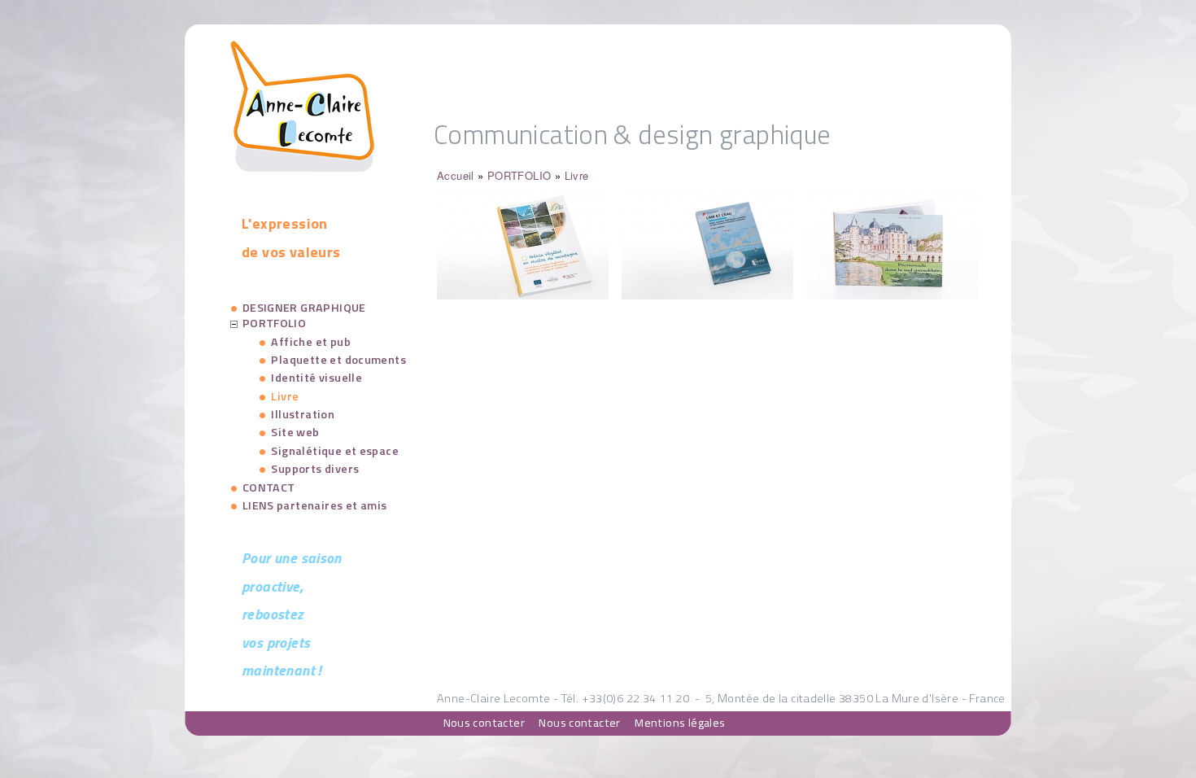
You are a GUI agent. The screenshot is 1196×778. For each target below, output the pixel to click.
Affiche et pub (310, 342)
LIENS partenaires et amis (314, 505)
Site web (295, 432)
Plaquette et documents (338, 360)
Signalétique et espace (335, 451)
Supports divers (315, 469)
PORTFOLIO (519, 175)
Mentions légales (680, 723)
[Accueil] (302, 167)
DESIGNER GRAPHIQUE (304, 308)
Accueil (455, 175)
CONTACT (268, 487)
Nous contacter (484, 723)
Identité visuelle (316, 378)
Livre (577, 175)
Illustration (302, 414)
